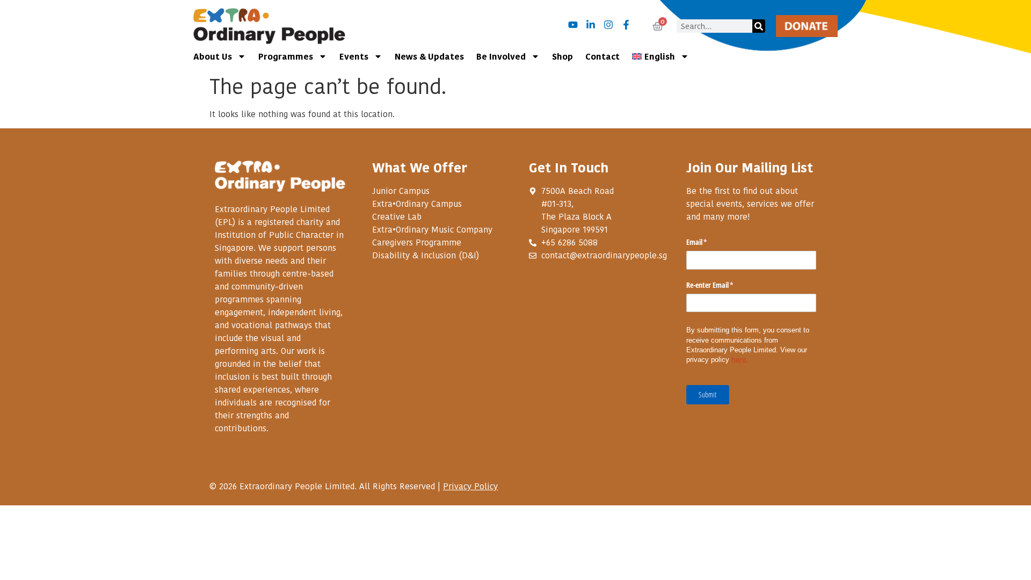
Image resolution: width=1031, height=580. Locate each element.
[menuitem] (660, 56)
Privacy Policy (470, 486)
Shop (562, 56)
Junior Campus (401, 190)
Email (709, 242)
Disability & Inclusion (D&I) (425, 255)
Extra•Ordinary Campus (417, 203)
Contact (602, 56)
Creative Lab (397, 216)
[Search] (758, 26)
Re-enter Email (722, 285)
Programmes (285, 56)
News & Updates (429, 56)
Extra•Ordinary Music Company (432, 229)
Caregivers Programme (416, 242)
